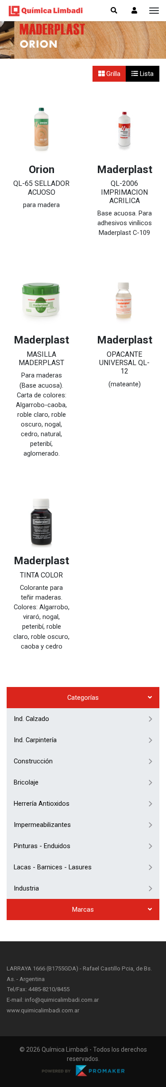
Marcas (83, 909)
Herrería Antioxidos (41, 804)
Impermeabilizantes (42, 825)
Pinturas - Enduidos (42, 846)
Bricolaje (26, 782)
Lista (146, 74)
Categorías (83, 698)
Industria (26, 888)
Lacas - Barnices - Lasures (53, 867)
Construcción (33, 761)
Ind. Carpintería (35, 740)
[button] (134, 11)
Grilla (112, 74)
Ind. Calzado (31, 719)
